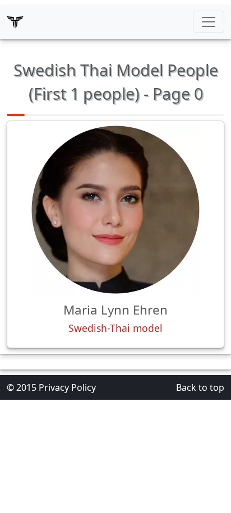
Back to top (200, 387)
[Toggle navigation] (208, 22)
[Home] (15, 22)
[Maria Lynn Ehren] (115, 210)
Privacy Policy (67, 387)
